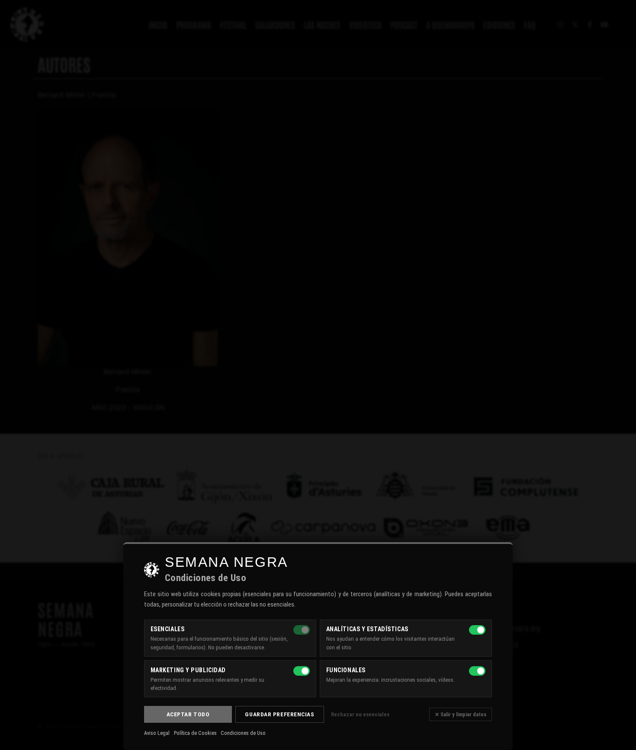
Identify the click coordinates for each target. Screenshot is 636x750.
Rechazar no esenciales (360, 714)
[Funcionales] (477, 671)
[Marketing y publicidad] (301, 671)
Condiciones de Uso (243, 733)
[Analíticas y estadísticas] (477, 630)
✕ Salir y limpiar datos (460, 714)
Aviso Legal (157, 733)
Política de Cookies (195, 733)
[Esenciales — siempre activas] (301, 630)
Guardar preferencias (279, 714)
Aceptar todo (188, 714)
